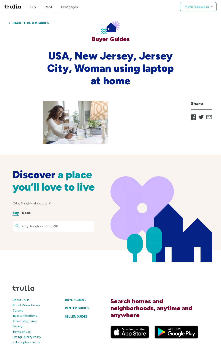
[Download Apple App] (129, 332)
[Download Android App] (176, 332)
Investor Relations (25, 316)
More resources (197, 7)
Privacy (17, 326)
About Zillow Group (26, 305)
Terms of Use (21, 332)
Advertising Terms (25, 321)
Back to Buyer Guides (31, 23)
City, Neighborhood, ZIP (32, 203)
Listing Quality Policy (27, 337)
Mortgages (69, 7)
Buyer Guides (76, 300)
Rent (48, 7)
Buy (33, 7)
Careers (18, 310)
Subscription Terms (26, 342)
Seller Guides (76, 316)
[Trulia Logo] (12, 7)
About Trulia (21, 300)
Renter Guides (77, 308)
